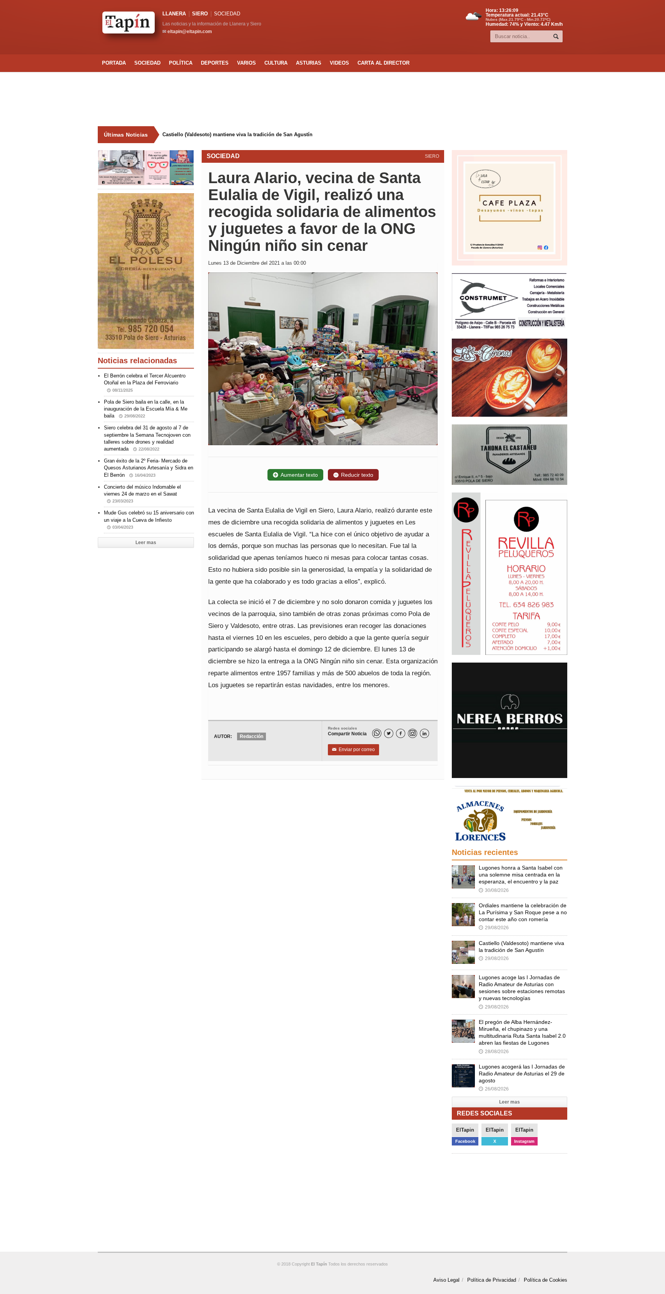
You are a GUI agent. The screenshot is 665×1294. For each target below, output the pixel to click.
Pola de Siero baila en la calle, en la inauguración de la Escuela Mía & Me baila (145, 409)
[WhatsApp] (377, 733)
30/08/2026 (494, 890)
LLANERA (174, 14)
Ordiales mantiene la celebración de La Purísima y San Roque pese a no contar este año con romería (523, 912)
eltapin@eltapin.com (189, 31)
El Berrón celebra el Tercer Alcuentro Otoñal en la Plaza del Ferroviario (144, 382)
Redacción (251, 736)
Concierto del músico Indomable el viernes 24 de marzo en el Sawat (142, 493)
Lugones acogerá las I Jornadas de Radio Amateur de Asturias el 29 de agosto (522, 1074)
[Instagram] (412, 733)
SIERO (200, 14)
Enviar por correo (353, 749)
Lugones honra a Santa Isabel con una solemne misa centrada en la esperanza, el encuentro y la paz (521, 875)
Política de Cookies (545, 1280)
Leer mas (145, 542)
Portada (114, 63)
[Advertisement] (332, 99)
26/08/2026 (494, 1089)
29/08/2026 (494, 927)
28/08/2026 (494, 1051)
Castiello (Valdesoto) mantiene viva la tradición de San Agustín (231, 134)
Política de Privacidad (491, 1280)
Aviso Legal (446, 1280)
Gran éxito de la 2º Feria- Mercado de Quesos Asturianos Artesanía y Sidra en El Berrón (148, 468)
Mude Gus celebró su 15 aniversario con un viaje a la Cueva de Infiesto (149, 519)
